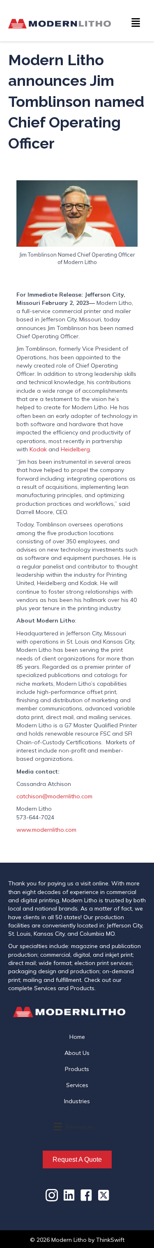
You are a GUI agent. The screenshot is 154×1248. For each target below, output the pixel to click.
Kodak (39, 449)
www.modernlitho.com (46, 829)
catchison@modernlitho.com (54, 796)
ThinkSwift (110, 1239)
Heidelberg (75, 449)
